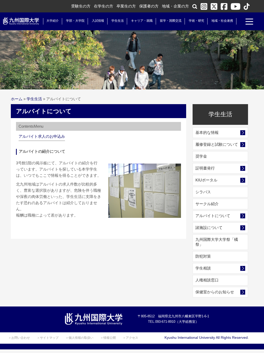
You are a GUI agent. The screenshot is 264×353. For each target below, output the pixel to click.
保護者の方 (149, 6)
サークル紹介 (207, 204)
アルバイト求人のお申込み (42, 136)
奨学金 (201, 156)
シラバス (203, 192)
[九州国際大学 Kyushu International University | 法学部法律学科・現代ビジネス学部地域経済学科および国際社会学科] (21, 21)
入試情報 (98, 20)
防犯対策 (203, 256)
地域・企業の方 (175, 6)
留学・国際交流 (171, 20)
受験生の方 (80, 6)
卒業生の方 (126, 6)
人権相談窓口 (207, 280)
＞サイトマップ (48, 338)
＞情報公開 (108, 338)
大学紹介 (52, 20)
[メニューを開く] (249, 22)
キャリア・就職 (142, 20)
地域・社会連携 (222, 20)
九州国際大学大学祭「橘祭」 (216, 242)
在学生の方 (103, 6)
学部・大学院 (75, 20)
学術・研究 (196, 20)
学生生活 (117, 20)
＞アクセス (130, 338)
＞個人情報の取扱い (79, 338)
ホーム (16, 99)
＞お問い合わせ (19, 338)
